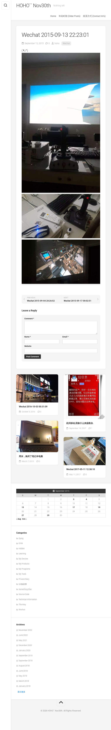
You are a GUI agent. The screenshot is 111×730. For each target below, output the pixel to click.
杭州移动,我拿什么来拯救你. (80, 423)
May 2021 (23, 640)
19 (99, 507)
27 (23, 515)
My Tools (22, 574)
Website (27, 346)
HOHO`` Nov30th (33, 5)
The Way (22, 604)
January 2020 (24, 650)
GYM (21, 543)
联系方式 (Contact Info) (94, 16)
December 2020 (25, 645)
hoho (57, 43)
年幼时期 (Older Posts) (69, 16)
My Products (24, 564)
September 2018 (25, 661)
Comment (29, 318)
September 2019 (25, 655)
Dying (21, 538)
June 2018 (23, 671)
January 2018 (24, 686)
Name (27, 337)
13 (23, 507)
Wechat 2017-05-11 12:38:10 (80, 469)
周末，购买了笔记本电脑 (31, 456)
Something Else (25, 589)
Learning (22, 553)
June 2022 (23, 635)
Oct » (24, 519)
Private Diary (24, 579)
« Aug (18, 519)
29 (48, 515)
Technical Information (28, 599)
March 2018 (24, 681)
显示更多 (21, 692)
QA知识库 (23, 584)
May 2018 (23, 676)
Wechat (66, 43)
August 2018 (24, 666)
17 (74, 507)
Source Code (24, 594)
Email (65, 337)
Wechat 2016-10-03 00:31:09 (33, 406)
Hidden (22, 548)
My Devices (23, 559)
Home (53, 16)
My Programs (24, 569)
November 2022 (25, 630)
